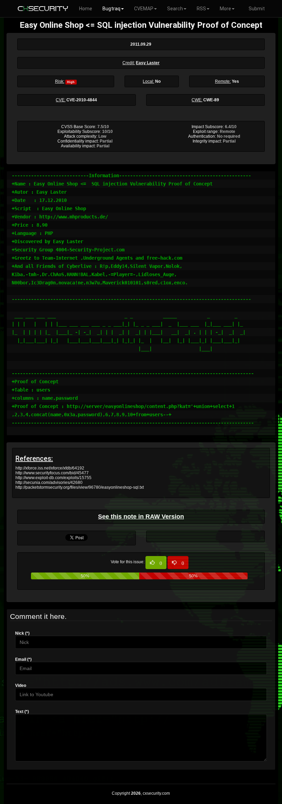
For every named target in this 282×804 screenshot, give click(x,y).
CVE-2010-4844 (81, 100)
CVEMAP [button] (143, 8)
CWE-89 (211, 100)
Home (85, 8)
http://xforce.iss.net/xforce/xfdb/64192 (49, 468)
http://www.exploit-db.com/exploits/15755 (53, 477)
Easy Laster (148, 62)
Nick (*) (22, 633)
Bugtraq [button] (111, 8)
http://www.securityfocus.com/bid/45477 (52, 473)
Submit (257, 8)
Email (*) (23, 659)
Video (20, 685)
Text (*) (22, 711)
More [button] (225, 8)
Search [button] (175, 8)
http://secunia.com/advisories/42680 (49, 482)
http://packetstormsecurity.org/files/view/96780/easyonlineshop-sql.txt (79, 487)
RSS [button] (201, 8)
